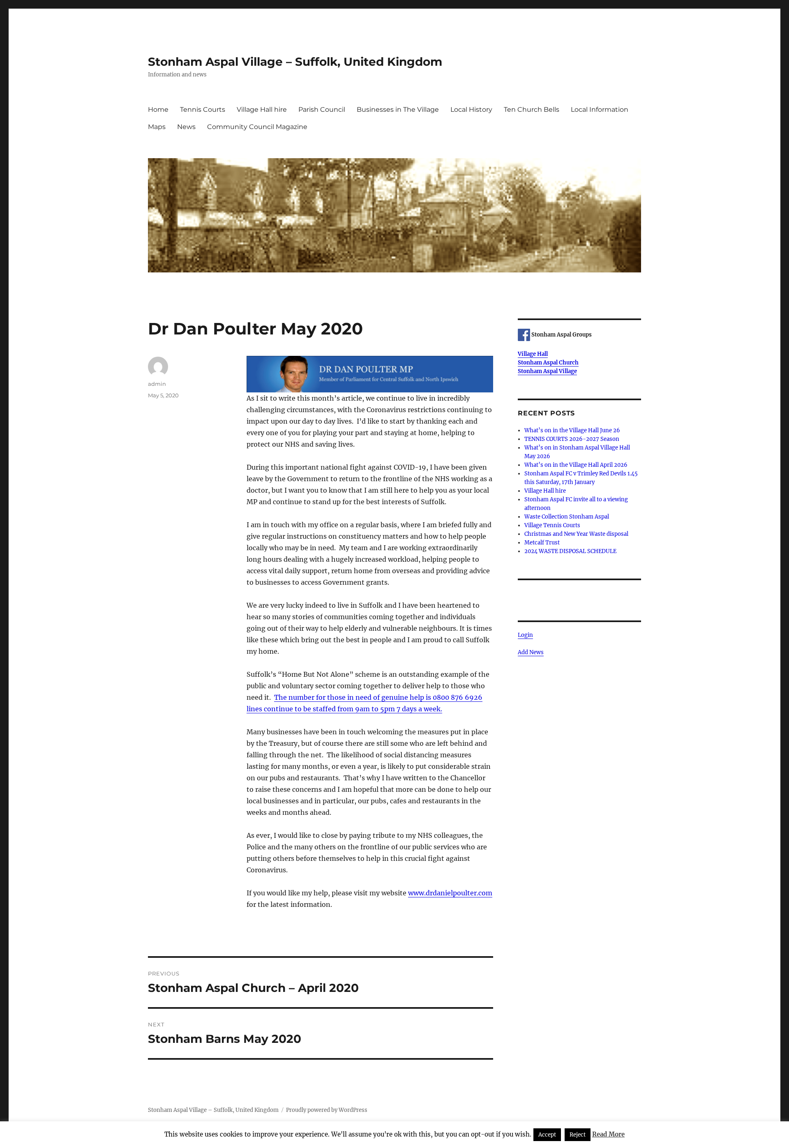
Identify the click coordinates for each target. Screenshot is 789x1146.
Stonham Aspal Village (547, 371)
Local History (471, 109)
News (186, 127)
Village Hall (533, 353)
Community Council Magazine (257, 127)
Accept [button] (547, 1134)
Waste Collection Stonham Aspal (566, 516)
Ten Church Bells (531, 109)
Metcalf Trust (542, 542)
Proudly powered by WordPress (326, 1110)
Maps (157, 127)
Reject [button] (578, 1134)
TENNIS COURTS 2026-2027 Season (571, 439)
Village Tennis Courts (552, 525)
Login (525, 635)
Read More (608, 1134)
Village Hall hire (262, 109)
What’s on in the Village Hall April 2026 (576, 464)
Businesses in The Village (398, 109)
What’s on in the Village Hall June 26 (572, 430)
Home (158, 109)
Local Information (599, 109)
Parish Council (321, 109)
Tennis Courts (202, 109)
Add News (531, 652)
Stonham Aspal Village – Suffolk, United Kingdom (295, 62)
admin (157, 383)
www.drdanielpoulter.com (450, 893)
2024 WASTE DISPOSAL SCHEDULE (570, 551)
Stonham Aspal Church (548, 362)
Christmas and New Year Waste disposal (576, 533)
